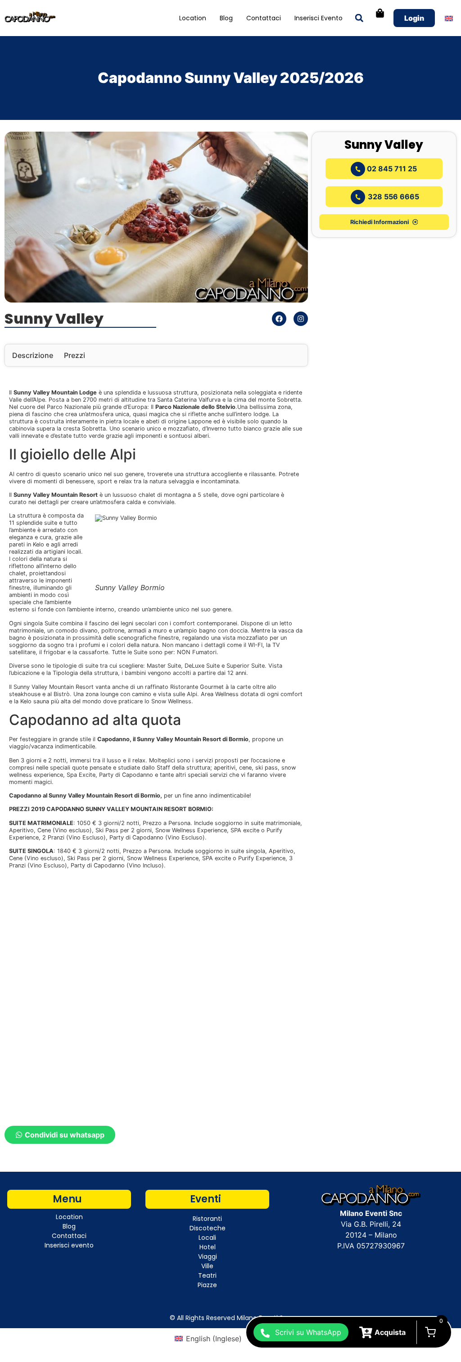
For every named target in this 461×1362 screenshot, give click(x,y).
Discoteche (208, 1228)
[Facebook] (279, 319)
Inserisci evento (318, 18)
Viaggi (207, 1256)
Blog (226, 18)
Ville (207, 1265)
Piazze (207, 1284)
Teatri (207, 1275)
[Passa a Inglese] (448, 18)
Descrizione (32, 355)
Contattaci (263, 18)
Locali (207, 1237)
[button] (359, 18)
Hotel (207, 1247)
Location (192, 18)
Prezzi (74, 355)
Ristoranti (207, 1218)
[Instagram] (301, 319)
